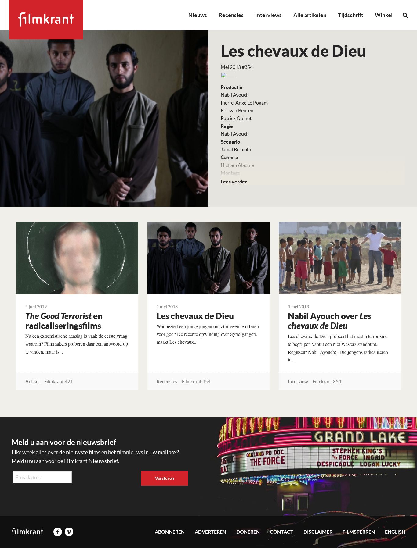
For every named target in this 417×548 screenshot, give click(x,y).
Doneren (248, 532)
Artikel (32, 381)
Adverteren (210, 532)
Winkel (384, 15)
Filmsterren (359, 532)
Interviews (268, 15)
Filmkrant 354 (196, 381)
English (395, 532)
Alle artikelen (309, 15)
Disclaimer (317, 532)
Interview (298, 381)
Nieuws (197, 15)
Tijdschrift (350, 15)
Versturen (164, 478)
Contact (281, 532)
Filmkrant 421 (58, 381)
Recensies (231, 15)
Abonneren (170, 532)
